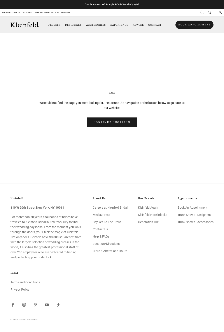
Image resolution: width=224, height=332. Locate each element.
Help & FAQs (101, 236)
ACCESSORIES (96, 25)
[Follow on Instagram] (24, 305)
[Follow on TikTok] (58, 305)
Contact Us (100, 229)
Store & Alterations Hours (110, 251)
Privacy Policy (19, 289)
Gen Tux (65, 12)
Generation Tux (148, 222)
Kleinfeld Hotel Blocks (152, 215)
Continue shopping (112, 122)
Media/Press (101, 215)
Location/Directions (106, 243)
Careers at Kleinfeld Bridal (110, 207)
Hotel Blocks (51, 12)
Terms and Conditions (25, 282)
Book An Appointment (192, 207)
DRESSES (54, 25)
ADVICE (138, 25)
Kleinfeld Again (32, 12)
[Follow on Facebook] (12, 305)
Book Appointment (194, 24)
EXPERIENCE (119, 25)
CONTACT (154, 25)
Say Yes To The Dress (107, 222)
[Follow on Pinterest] (35, 305)
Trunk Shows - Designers (194, 215)
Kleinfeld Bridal (11, 12)
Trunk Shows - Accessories (196, 222)
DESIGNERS (73, 25)
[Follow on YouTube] (47, 305)
